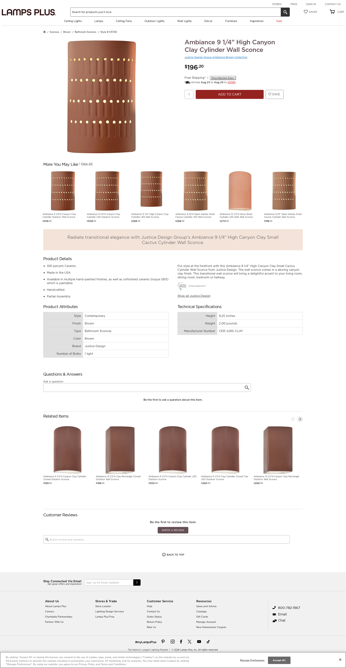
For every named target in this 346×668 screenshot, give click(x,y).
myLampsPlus (146, 642)
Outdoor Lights (154, 21)
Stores (276, 4)
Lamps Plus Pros (104, 616)
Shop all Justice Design (194, 296)
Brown (67, 32)
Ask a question (53, 381)
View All (86, 164)
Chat (281, 620)
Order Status (154, 616)
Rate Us (151, 627)
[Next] (300, 419)
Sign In (311, 4)
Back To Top (175, 554)
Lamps (98, 21)
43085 (231, 82)
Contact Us (333, 4)
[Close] (340, 659)
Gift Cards (202, 616)
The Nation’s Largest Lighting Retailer (148, 649)
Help (149, 606)
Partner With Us (54, 622)
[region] (173, 660)
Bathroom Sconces (85, 32)
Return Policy (154, 622)
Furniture (231, 21)
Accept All (279, 660)
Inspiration (256, 21)
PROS (293, 4)
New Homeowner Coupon (211, 627)
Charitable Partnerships (58, 616)
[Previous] (293, 419)
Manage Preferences (252, 660)
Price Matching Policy (222, 77)
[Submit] (137, 582)
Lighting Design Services (109, 611)
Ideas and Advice (206, 606)
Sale (279, 21)
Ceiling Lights (73, 21)
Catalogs (201, 611)
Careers (49, 611)
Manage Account (206, 622)
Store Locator (103, 606)
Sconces (54, 32)
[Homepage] (44, 32)
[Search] (285, 12)
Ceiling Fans (124, 21)
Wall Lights (184, 21)
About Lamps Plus (55, 606)
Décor (208, 21)
